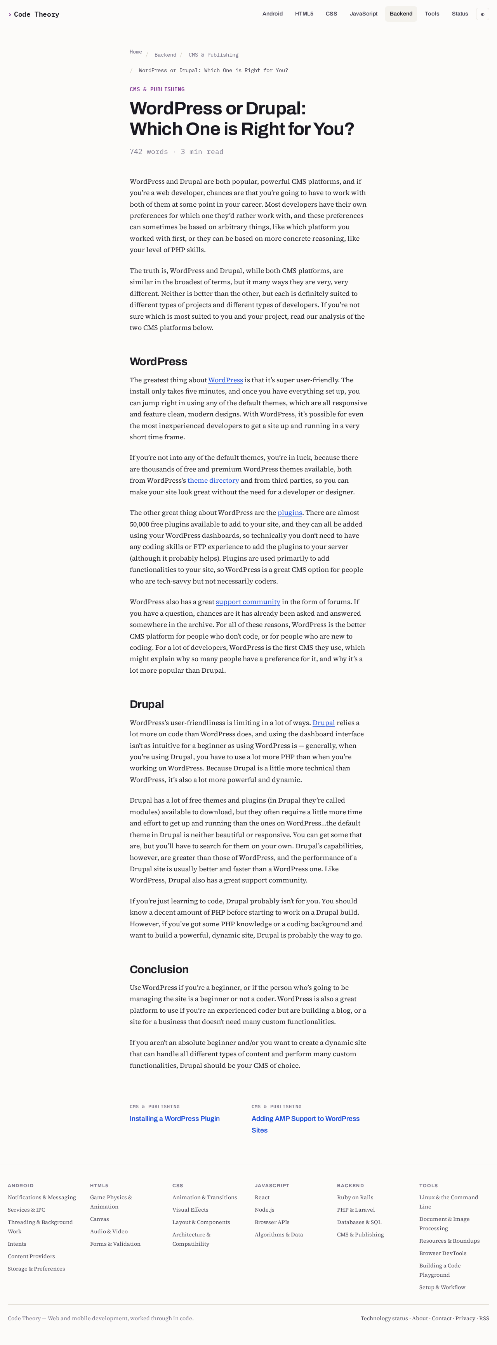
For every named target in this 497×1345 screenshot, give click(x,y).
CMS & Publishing (213, 54)
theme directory (213, 480)
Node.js (265, 1210)
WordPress (225, 380)
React (262, 1197)
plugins (290, 512)
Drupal (324, 722)
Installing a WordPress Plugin (175, 1112)
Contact (442, 1318)
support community (248, 601)
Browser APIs (272, 1222)
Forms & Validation (115, 1244)
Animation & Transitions (204, 1197)
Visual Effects (190, 1210)
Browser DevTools (443, 1253)
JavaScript (363, 13)
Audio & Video (109, 1231)
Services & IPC (26, 1210)
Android (272, 13)
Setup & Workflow (442, 1287)
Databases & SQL (359, 1222)
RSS (484, 1318)
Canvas (99, 1219)
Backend (401, 13)
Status (460, 13)
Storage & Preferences (36, 1268)
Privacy (465, 1318)
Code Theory (36, 13)
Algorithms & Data (279, 1234)
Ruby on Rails (355, 1197)
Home (136, 51)
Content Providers (31, 1256)
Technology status (384, 1318)
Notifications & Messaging (42, 1197)
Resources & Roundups (449, 1241)
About (420, 1318)
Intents (17, 1244)
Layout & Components (201, 1222)
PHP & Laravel (356, 1210)
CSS (331, 13)
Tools (432, 13)
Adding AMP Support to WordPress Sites (306, 1118)
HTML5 (304, 13)
